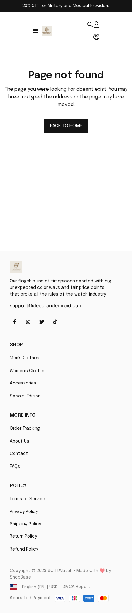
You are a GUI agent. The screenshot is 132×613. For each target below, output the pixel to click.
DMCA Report (76, 587)
